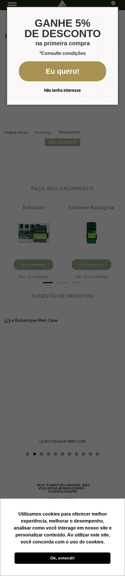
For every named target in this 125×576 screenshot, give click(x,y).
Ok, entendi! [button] (62, 558)
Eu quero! (62, 71)
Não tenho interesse (62, 90)
